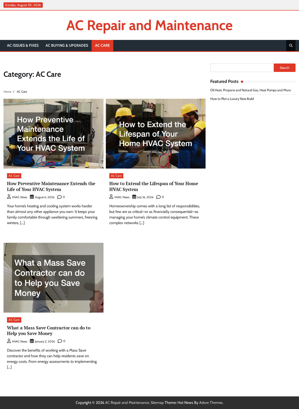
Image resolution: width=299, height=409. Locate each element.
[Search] (290, 45)
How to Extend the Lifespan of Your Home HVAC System (153, 186)
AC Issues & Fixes (23, 45)
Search (284, 68)
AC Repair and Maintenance (149, 25)
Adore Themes (211, 402)
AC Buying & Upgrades (67, 45)
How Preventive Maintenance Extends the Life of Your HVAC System (51, 186)
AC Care (102, 45)
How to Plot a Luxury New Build (232, 99)
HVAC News (19, 197)
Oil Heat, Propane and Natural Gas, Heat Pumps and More (250, 90)
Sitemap (157, 402)
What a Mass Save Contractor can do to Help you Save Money (48, 330)
